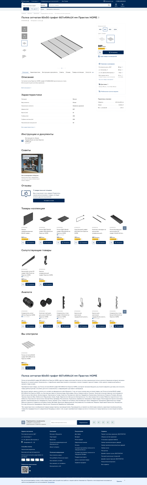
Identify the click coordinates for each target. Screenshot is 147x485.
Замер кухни (105, 448)
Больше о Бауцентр (56, 434)
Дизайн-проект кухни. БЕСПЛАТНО (112, 453)
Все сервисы (105, 464)
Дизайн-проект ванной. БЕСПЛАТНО (112, 459)
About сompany (54, 447)
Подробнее (51, 482)
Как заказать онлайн (56, 460)
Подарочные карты (81, 457)
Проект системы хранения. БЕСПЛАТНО (113, 434)
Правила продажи (80, 462)
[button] (113, 52)
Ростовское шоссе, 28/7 (28, 434)
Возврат (77, 437)
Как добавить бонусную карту (59, 458)
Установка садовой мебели (109, 439)
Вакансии (53, 439)
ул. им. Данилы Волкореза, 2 (30, 439)
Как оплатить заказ (56, 455)
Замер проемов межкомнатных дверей (113, 445)
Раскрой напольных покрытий (110, 456)
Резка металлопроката (108, 461)
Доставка (78, 434)
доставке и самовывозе (75, 388)
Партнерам (53, 437)
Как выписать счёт (55, 466)
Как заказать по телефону (57, 463)
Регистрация (79, 439)
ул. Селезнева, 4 (26, 437)
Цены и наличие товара (82, 460)
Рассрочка (104, 450)
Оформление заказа (81, 442)
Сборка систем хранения (109, 437)
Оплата (77, 445)
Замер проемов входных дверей (111, 442)
